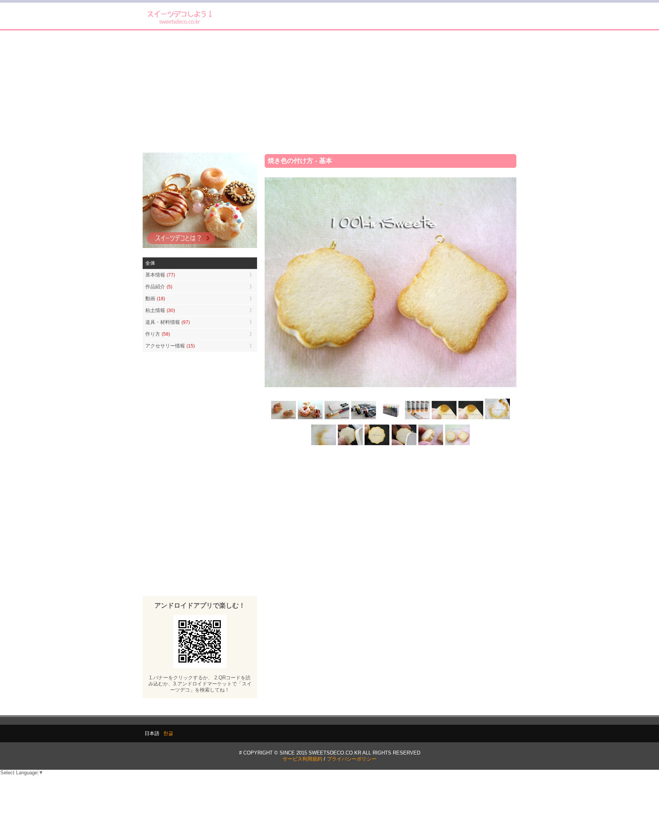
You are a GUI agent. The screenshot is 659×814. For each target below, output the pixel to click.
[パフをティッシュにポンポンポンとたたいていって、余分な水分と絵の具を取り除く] (497, 418)
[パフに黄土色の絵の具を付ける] (470, 418)
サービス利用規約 (302, 759)
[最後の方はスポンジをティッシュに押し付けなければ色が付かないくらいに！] (323, 444)
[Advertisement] (329, 91)
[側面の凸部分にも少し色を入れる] (430, 444)
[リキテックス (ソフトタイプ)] (417, 418)
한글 (168, 733)
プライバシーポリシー (351, 759)
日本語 (152, 733)
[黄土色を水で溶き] (444, 418)
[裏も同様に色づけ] (377, 444)
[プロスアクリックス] (390, 418)
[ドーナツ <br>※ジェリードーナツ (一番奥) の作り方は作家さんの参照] (310, 418)
